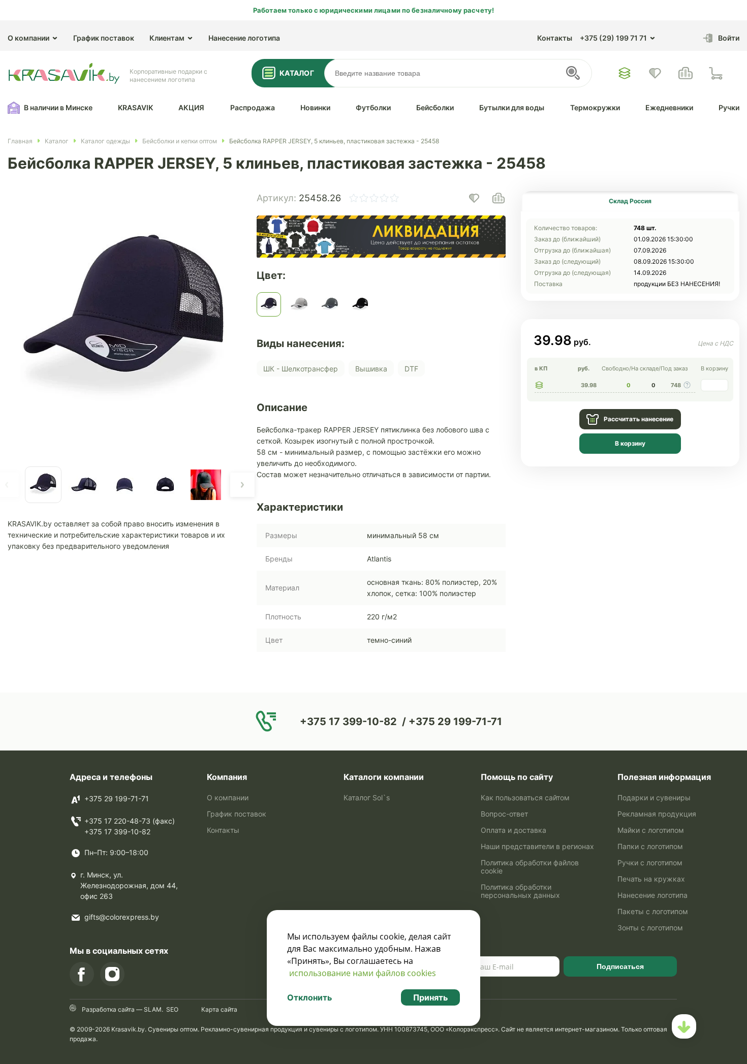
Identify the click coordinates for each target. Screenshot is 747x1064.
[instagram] (112, 974)
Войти (728, 38)
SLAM (152, 1009)
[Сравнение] (685, 73)
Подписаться (620, 966)
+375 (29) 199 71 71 (613, 38)
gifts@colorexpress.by (121, 917)
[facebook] (82, 974)
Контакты (554, 38)
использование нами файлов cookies (362, 973)
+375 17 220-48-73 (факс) (129, 821)
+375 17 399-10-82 (117, 831)
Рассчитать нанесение (638, 419)
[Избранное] (624, 73)
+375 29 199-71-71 (116, 798)
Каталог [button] (296, 73)
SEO (172, 1009)
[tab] (630, 201)
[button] (242, 485)
